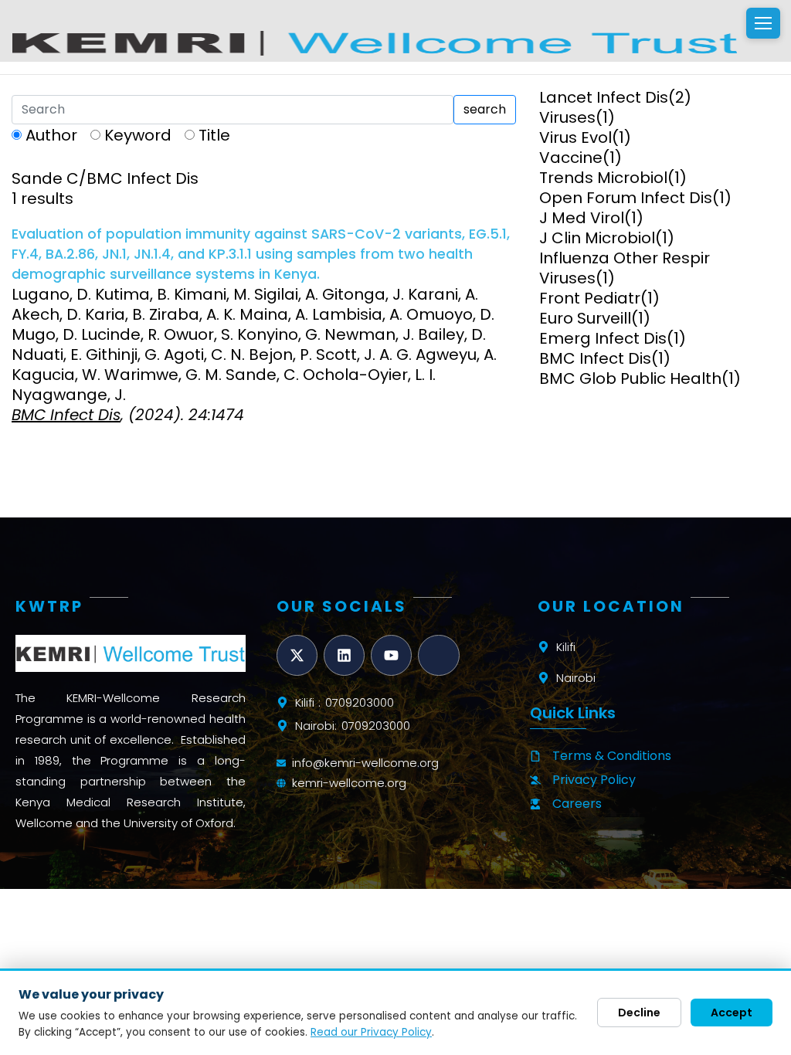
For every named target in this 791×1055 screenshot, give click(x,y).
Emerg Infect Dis (603, 338)
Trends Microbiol (603, 177)
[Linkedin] (344, 655)
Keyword (137, 135)
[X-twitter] (297, 655)
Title (214, 135)
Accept (731, 1012)
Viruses (567, 117)
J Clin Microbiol (597, 238)
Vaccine (571, 157)
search (484, 109)
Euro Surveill (585, 318)
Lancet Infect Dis (603, 97)
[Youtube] (391, 655)
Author (51, 135)
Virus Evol (575, 137)
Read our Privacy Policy (371, 1032)
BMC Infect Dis (595, 358)
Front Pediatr (589, 298)
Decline (639, 1012)
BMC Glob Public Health (630, 378)
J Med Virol (581, 218)
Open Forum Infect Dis (625, 198)
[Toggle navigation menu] (763, 23)
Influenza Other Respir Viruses (624, 268)
